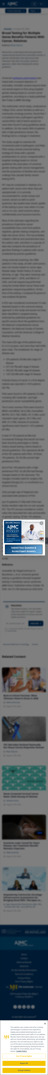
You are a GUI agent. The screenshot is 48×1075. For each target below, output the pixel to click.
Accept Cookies (24, 1070)
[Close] (45, 1023)
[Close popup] (41, 523)
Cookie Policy (21, 1051)
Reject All (24, 1063)
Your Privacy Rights (24, 1056)
